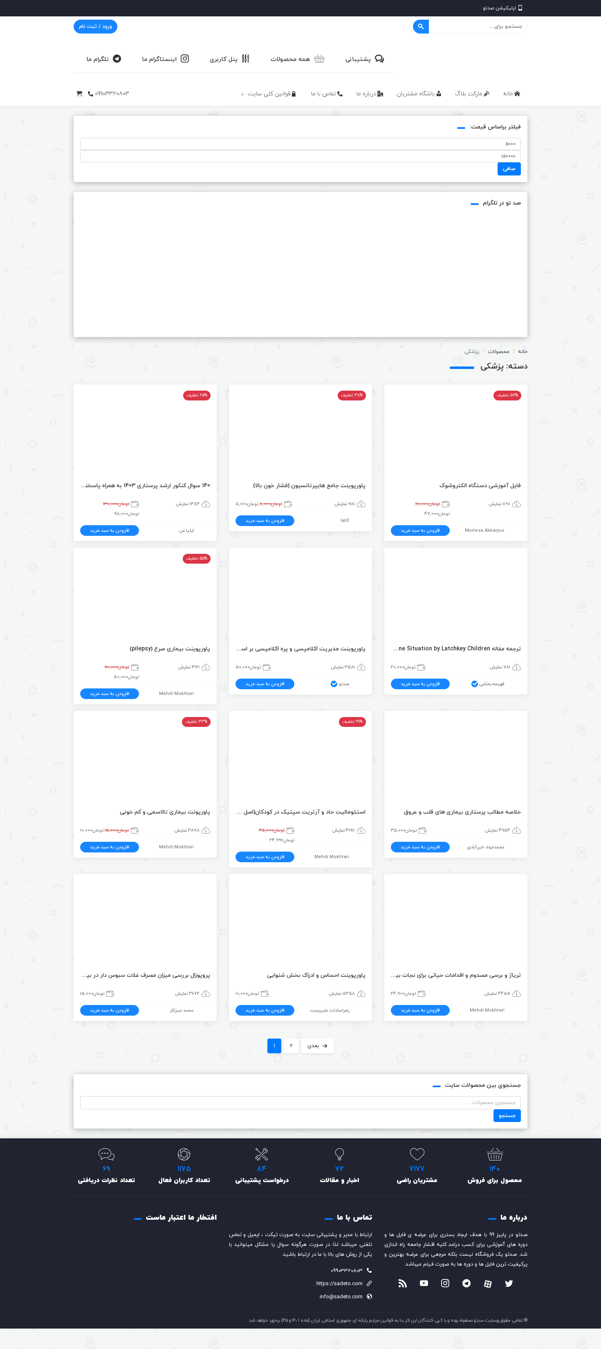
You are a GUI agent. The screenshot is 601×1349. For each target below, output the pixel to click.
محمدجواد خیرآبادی (486, 847)
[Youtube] (424, 1284)
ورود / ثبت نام (95, 26)
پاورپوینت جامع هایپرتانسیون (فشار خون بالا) (309, 486)
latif (345, 520)
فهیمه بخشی (492, 684)
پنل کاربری (224, 59)
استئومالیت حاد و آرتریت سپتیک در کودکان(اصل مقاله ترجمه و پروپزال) (300, 812)
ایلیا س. (186, 530)
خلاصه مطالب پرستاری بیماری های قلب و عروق (462, 812)
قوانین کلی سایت (269, 94)
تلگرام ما (97, 59)
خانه (508, 94)
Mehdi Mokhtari (176, 693)
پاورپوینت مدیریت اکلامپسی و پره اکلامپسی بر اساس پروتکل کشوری (300, 649)
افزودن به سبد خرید (420, 530)
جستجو (507, 1116)
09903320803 (112, 94)
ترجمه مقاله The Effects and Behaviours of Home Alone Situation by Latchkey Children (456, 649)
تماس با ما (323, 94)
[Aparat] (487, 1284)
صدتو (344, 684)
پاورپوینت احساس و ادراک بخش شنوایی (316, 975)
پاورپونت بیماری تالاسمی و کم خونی (165, 812)
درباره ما (366, 94)
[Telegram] (466, 1284)
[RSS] (402, 1284)
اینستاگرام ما (159, 59)
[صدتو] (466, 59)
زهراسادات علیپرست (329, 1010)
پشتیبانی (358, 59)
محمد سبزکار (182, 1010)
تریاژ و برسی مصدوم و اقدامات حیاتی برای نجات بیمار (456, 975)
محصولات (498, 351)
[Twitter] (509, 1284)
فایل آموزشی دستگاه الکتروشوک (480, 486)
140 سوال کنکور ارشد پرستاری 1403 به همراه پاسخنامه (145, 486)
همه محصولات (290, 59)
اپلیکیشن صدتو (499, 8)
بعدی (313, 1046)
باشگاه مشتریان (416, 94)
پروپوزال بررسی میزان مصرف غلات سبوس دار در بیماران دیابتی (145, 975)
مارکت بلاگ (468, 94)
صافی (509, 169)
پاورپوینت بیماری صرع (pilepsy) (170, 649)
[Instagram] (445, 1284)
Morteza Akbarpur (485, 530)
